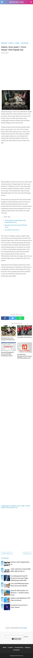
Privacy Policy (19, 647)
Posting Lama (27, 553)
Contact (10, 647)
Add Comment (4, 53)
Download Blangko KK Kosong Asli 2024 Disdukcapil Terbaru (7, 354)
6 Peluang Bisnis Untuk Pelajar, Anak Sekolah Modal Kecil (15, 221)
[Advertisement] (16, 24)
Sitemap (27, 647)
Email (26, 637)
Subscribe (17, 639)
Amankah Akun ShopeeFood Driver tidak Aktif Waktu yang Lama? (24, 356)
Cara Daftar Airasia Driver (12, 230)
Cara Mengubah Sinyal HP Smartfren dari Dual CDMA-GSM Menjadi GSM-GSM (19, 578)
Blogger (24, 628)
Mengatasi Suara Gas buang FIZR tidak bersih (16, 226)
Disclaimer (16, 650)
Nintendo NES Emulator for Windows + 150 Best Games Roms (20, 593)
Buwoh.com (16, 2)
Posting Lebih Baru (6, 553)
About (4, 647)
